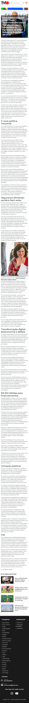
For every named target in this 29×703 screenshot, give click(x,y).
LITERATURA (5, 658)
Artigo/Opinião (6, 628)
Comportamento (6, 638)
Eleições (4, 646)
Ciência (4, 636)
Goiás (3, 656)
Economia (5, 642)
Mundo (4, 662)
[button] (26, 3)
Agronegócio (5, 622)
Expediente (20, 628)
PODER (4, 664)
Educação (5, 644)
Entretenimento (6, 648)
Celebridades (5, 632)
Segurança (5, 670)
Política (4, 666)
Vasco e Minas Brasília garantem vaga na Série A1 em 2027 (21, 580)
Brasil (3, 630)
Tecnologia (5, 672)
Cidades (4, 634)
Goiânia (4, 654)
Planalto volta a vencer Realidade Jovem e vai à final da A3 (21, 589)
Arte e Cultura (6, 624)
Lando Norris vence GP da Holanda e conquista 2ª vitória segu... (21, 598)
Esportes (4, 650)
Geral (3, 652)
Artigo (4, 626)
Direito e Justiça (6, 640)
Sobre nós (19, 622)
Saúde (4, 668)
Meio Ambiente (6, 660)
